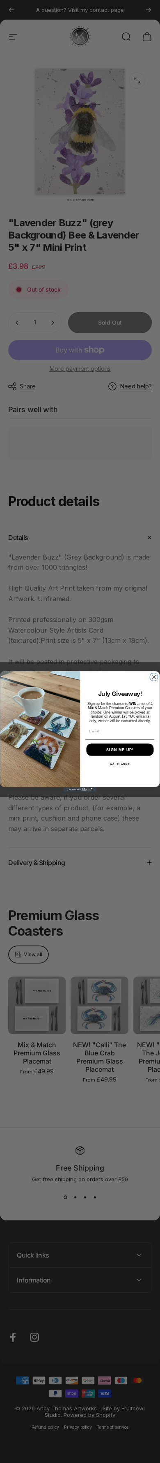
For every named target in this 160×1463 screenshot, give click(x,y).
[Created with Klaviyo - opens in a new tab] (80, 789)
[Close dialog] (154, 677)
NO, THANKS (120, 764)
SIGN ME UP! (120, 749)
